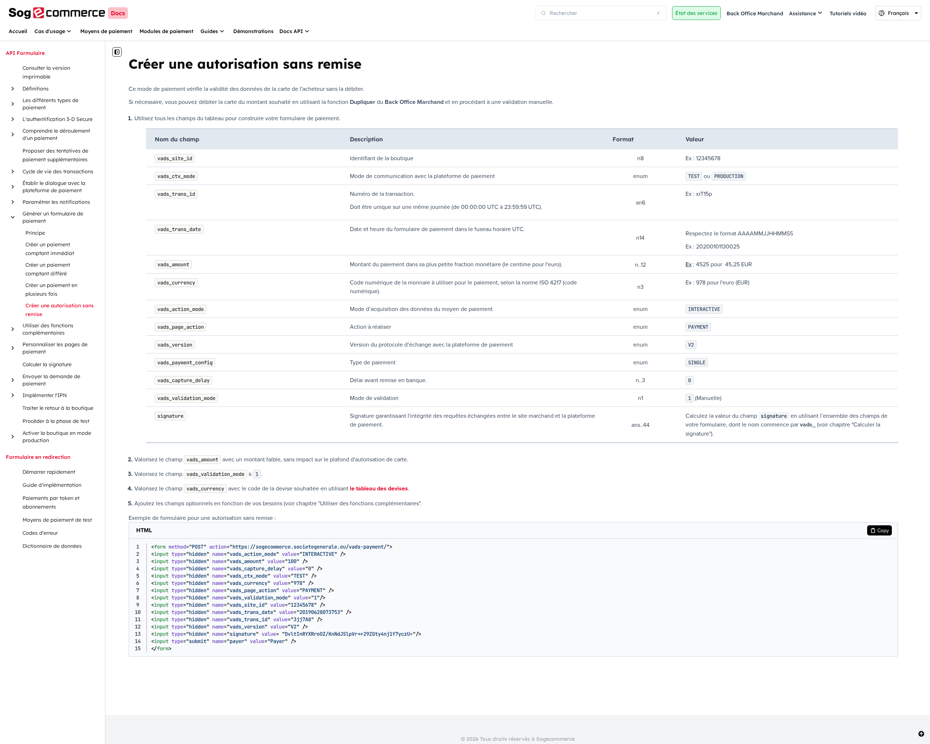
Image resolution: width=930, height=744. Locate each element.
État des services (696, 13)
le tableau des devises (379, 488)
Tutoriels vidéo (848, 13)
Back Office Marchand (755, 13)
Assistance (802, 13)
